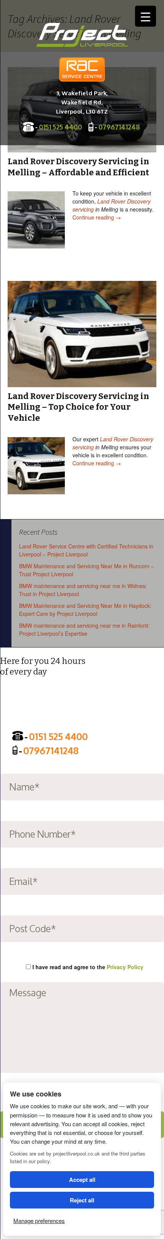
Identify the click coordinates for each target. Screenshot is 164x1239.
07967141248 (119, 126)
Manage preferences (39, 1221)
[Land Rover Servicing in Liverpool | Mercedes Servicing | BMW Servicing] (82, 35)
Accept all (82, 1179)
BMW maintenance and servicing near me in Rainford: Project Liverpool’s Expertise (84, 629)
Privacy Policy (125, 967)
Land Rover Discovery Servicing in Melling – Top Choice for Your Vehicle (78, 407)
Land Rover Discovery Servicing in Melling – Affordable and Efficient (78, 167)
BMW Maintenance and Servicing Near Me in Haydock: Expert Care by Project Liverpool (85, 609)
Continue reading (96, 217)
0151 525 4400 (60, 126)
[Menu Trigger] (145, 16)
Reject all (82, 1200)
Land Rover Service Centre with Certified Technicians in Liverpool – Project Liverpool (86, 550)
